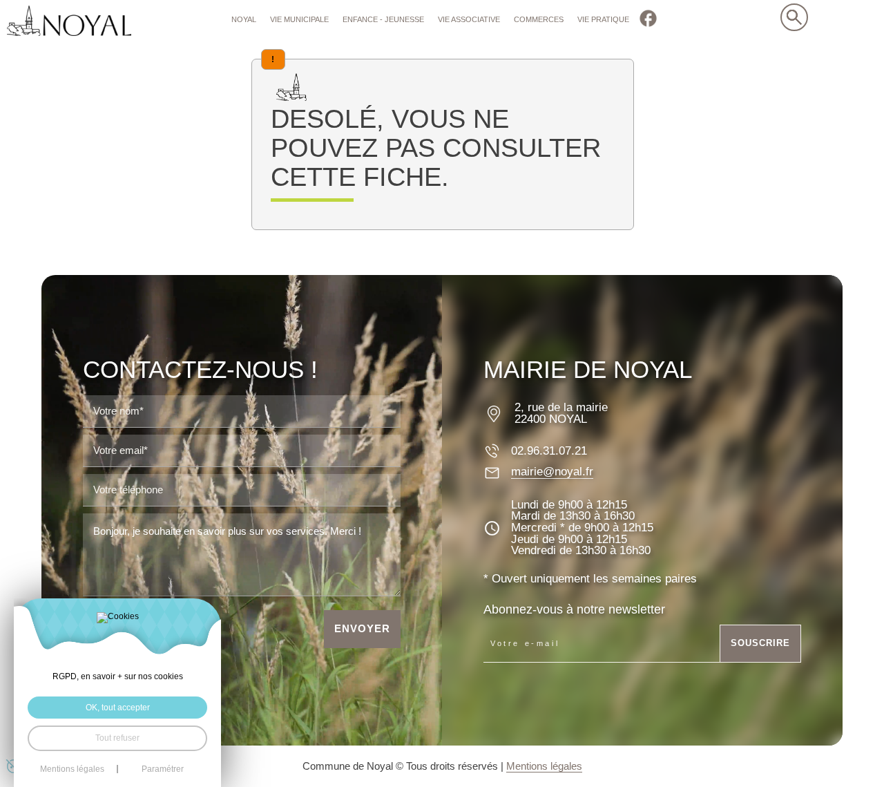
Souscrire (760, 643)
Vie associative (469, 19)
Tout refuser (117, 738)
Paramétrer (163, 769)
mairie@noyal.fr (552, 472)
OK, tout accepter (118, 707)
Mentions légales (544, 766)
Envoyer (362, 628)
